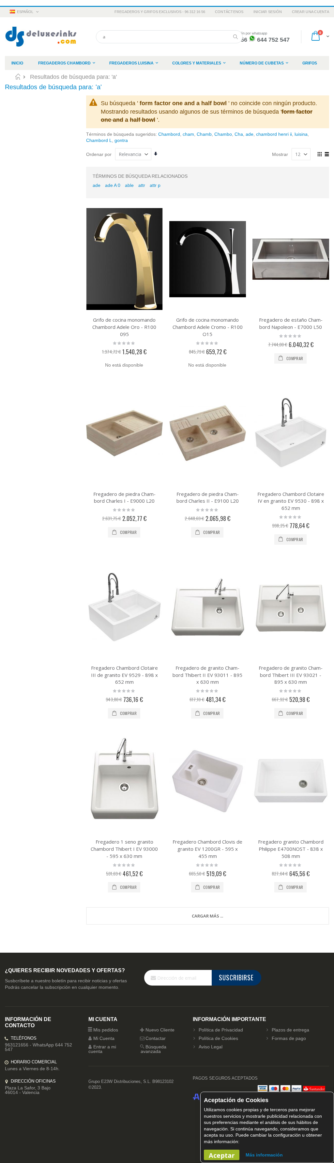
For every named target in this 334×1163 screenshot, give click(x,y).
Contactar (155, 1038)
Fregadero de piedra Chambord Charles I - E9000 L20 (124, 497)
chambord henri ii (274, 134)
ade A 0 (112, 185)
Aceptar (222, 1155)
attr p (155, 185)
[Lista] (326, 154)
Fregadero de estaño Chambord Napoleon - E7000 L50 (291, 323)
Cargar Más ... (207, 916)
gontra (121, 140)
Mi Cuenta (103, 1038)
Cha (239, 134)
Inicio (17, 76)
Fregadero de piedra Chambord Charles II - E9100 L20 (207, 497)
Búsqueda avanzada (153, 1049)
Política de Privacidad (221, 1029)
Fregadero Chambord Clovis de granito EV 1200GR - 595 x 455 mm (207, 848)
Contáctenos (229, 12)
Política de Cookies (218, 1038)
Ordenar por (99, 154)
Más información (264, 1154)
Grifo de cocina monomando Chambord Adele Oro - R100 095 (124, 326)
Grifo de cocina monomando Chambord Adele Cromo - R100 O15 (208, 326)
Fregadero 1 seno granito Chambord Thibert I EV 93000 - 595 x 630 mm (124, 848)
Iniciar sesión (267, 12)
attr (141, 185)
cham (188, 134)
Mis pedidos (105, 1029)
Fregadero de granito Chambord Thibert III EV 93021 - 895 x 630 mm (291, 675)
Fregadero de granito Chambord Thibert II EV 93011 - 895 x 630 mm (207, 675)
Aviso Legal (210, 1046)
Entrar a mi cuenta (102, 1049)
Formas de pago (289, 1038)
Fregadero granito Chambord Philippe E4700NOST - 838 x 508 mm (291, 848)
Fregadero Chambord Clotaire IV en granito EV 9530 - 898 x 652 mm (290, 501)
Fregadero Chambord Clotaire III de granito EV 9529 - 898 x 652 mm (124, 675)
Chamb (204, 134)
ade (249, 134)
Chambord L (99, 140)
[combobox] (169, 36)
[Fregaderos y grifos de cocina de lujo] (41, 36)
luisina (301, 134)
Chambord (169, 134)
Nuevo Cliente (160, 1029)
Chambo (223, 134)
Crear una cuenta (310, 12)
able (129, 185)
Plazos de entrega (290, 1029)
